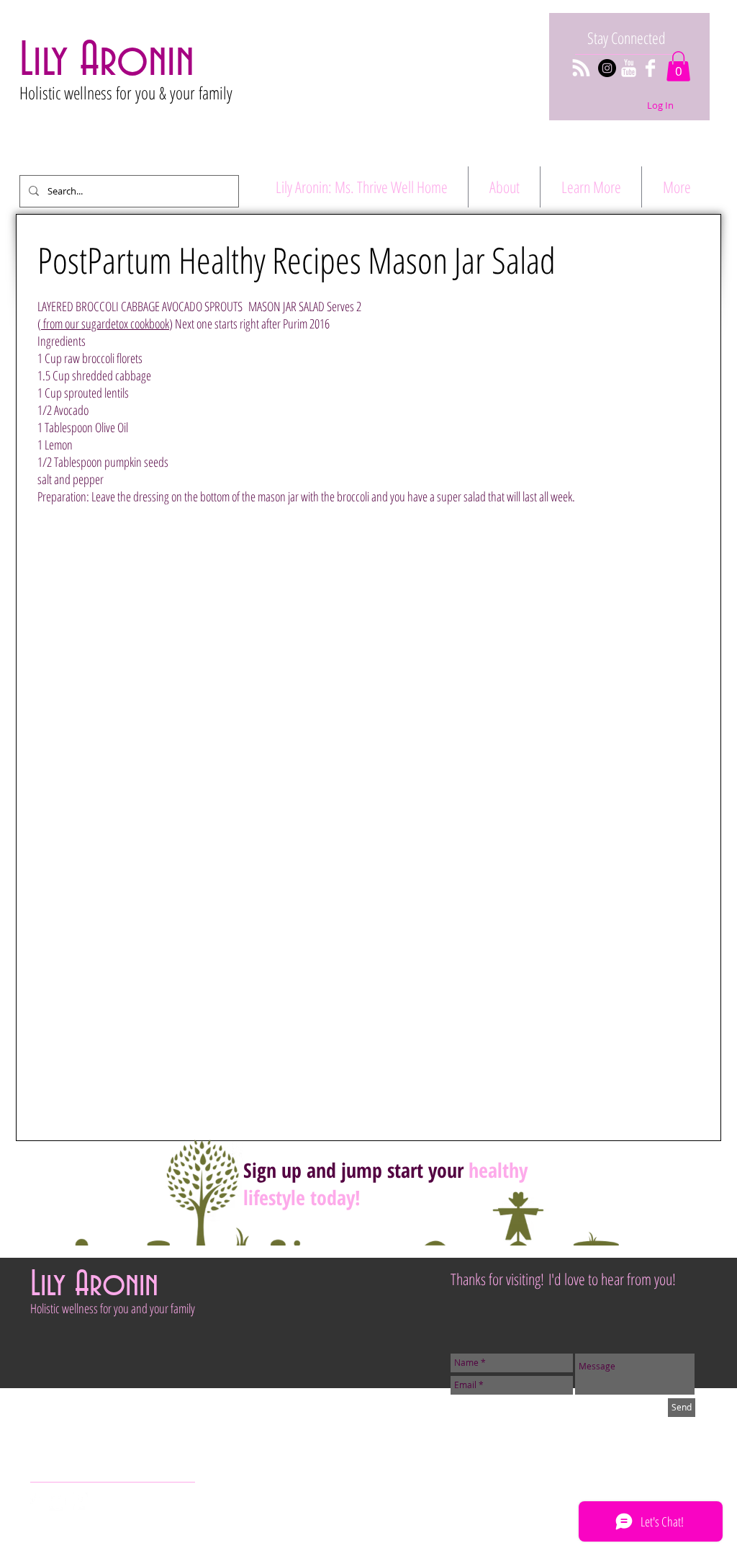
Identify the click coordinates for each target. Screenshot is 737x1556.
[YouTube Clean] (629, 68)
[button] (678, 66)
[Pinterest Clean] (80, 1502)
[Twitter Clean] (58, 1502)
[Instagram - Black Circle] (607, 68)
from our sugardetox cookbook (105, 323)
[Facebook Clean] (650, 68)
